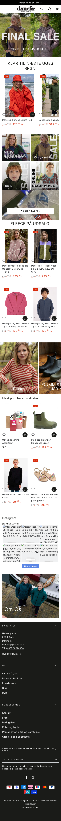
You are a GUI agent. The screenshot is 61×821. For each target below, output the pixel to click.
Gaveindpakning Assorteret (10, 441)
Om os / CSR (10, 673)
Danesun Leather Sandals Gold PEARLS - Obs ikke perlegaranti (44, 497)
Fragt (5, 717)
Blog (5, 687)
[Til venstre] (4, 2)
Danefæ (15, 801)
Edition (36, 807)
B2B (4, 692)
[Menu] (4, 8)
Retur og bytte (11, 727)
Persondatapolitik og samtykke (21, 731)
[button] (49, 8)
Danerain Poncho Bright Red (17, 120)
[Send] (57, 759)
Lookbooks (9, 683)
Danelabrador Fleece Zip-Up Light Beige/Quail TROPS (15, 268)
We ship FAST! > (31, 211)
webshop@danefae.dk (14, 644)
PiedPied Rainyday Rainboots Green (41, 441)
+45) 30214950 (15, 648)
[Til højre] (56, 2)
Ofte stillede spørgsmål (16, 736)
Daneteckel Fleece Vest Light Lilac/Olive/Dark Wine (43, 268)
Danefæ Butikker (12, 678)
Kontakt (6, 712)
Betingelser (9, 722)
